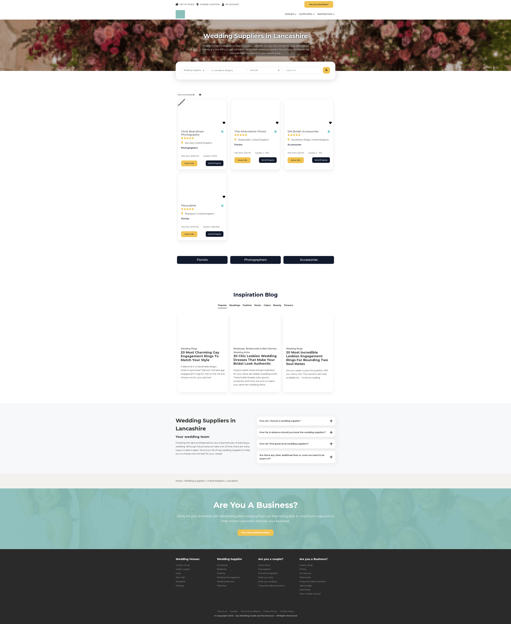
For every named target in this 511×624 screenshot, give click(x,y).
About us (222, 611)
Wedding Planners (225, 581)
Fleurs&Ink (188, 205)
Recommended (185, 95)
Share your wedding (267, 581)
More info (189, 163)
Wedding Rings (189, 348)
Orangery (180, 585)
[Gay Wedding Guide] (180, 17)
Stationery (221, 585)
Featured (181, 102)
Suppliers (305, 14)
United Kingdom (215, 481)
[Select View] (200, 95)
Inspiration (324, 14)
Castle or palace (183, 569)
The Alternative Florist (250, 131)
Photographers (189, 148)
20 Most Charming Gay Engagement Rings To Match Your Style (200, 356)
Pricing (302, 569)
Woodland (180, 581)
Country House (183, 565)
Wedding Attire (241, 352)
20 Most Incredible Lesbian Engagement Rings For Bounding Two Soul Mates (307, 358)
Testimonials (305, 577)
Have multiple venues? (310, 594)
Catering (221, 573)
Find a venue (264, 565)
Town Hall (180, 577)
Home (179, 481)
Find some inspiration (268, 573)
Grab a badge (305, 585)
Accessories (294, 144)
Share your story (265, 577)
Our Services (305, 573)
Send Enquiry (214, 163)
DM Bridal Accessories (303, 131)
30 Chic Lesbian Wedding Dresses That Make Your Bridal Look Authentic (255, 360)
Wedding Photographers (228, 577)
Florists (238, 144)
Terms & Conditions (250, 611)
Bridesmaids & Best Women (261, 348)
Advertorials (304, 589)
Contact (234, 611)
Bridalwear (239, 348)
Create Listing (305, 565)
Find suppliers (264, 569)
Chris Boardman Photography (192, 133)
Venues (289, 14)
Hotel (178, 573)
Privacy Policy (270, 611)
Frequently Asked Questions (271, 585)
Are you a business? (318, 4)
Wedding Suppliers (194, 481)
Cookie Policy (287, 611)
